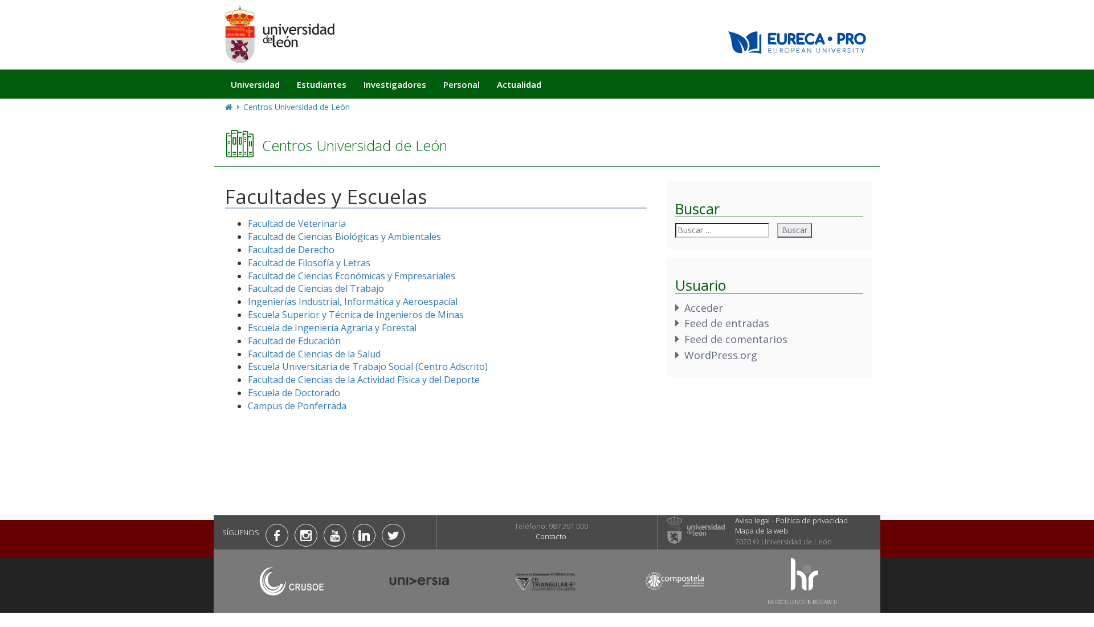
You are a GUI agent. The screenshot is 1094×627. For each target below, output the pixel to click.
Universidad (255, 84)
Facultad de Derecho (291, 249)
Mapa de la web (761, 531)
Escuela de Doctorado (294, 392)
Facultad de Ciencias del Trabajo (316, 288)
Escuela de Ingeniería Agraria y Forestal (332, 327)
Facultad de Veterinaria (297, 223)
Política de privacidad (811, 520)
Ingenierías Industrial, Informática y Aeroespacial (353, 301)
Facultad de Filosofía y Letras (309, 262)
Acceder (703, 308)
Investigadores (395, 84)
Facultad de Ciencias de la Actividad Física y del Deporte (364, 379)
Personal (461, 84)
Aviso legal (752, 520)
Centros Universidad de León (296, 106)
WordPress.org (720, 355)
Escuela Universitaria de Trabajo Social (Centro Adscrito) (368, 366)
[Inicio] (279, 34)
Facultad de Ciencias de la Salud (314, 354)
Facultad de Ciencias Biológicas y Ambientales (344, 236)
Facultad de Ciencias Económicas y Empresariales (351, 276)
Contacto (551, 536)
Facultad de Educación (294, 341)
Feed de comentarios (735, 339)
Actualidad (519, 84)
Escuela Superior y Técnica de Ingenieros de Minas (356, 314)
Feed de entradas (726, 323)
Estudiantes (321, 84)
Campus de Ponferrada (297, 406)
